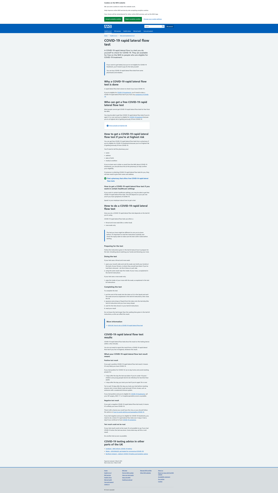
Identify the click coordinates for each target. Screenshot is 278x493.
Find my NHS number (128, 473)
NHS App (124, 470)
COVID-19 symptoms (129, 420)
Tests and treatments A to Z (127, 35)
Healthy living (127, 31)
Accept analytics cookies (113, 19)
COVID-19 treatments (124, 92)
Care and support (148, 31)
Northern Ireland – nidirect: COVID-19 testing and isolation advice (127, 454)
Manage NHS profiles (146, 470)
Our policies (161, 479)
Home (106, 35)
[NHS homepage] (107, 26)
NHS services (117, 31)
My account (170, 26)
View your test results (128, 475)
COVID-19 (106, 484)
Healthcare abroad (127, 480)
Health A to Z (113, 35)
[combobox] (152, 26)
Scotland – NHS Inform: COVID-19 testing (119, 449)
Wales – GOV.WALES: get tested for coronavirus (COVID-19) (125, 451)
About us (160, 470)
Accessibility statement (164, 477)
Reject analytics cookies (133, 19)
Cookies (160, 481)
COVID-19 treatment (136, 117)
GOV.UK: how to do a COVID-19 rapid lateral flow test (125, 325)
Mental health (137, 31)
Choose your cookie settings (153, 19)
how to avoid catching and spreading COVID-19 (128, 412)
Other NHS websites (145, 473)
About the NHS (126, 477)
